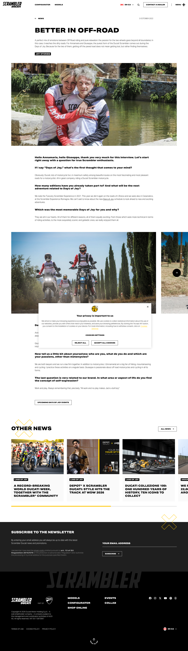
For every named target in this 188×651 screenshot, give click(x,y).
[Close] (148, 307)
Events (110, 598)
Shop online (77, 608)
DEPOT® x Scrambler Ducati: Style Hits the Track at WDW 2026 (89, 489)
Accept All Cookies (104, 343)
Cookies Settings (95, 335)
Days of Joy (108, 199)
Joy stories (43, 54)
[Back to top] (94, 641)
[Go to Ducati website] (49, 600)
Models (59, 5)
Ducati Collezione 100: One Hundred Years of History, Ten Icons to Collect (146, 491)
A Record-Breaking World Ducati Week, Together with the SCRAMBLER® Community (36, 491)
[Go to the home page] (12, 5)
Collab (110, 603)
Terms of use (17, 629)
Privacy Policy (49, 629)
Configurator (42, 5)
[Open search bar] (138, 4)
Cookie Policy (33, 629)
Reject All (80, 343)
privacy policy (39, 550)
